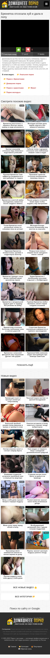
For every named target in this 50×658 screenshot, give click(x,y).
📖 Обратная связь (25, 649)
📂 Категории (23, 646)
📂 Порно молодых (12, 92)
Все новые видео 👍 (25, 587)
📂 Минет (32, 88)
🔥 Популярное (36, 646)
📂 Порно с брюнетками (14, 79)
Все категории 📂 (25, 596)
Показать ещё (25, 365)
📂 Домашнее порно (12, 83)
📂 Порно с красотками (14, 88)
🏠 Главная (12, 646)
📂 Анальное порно (25, 74)
